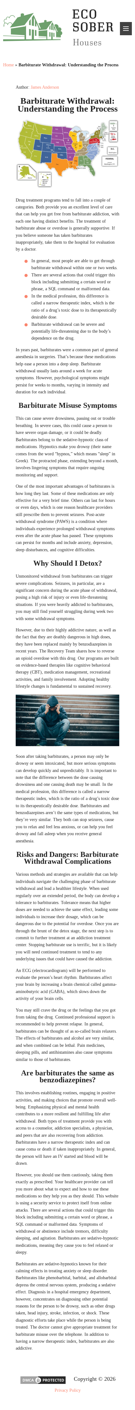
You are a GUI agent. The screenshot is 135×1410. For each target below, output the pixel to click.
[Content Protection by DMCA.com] (43, 1383)
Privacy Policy (68, 1390)
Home (8, 65)
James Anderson (45, 87)
